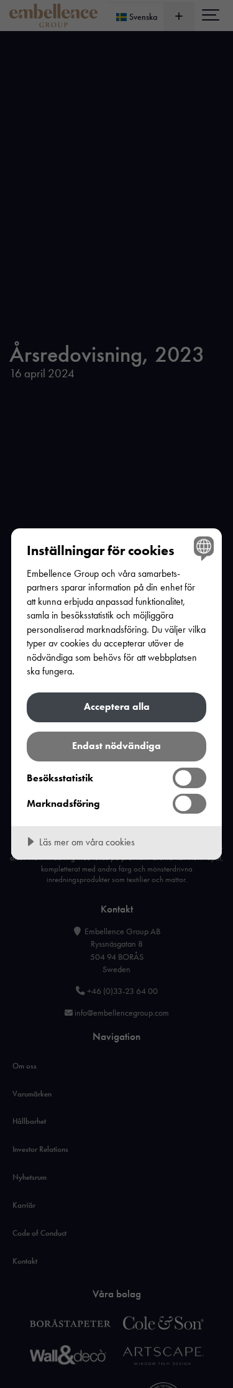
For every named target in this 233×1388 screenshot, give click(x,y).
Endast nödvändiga (116, 745)
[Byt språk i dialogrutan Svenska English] (202, 548)
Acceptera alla (117, 706)
